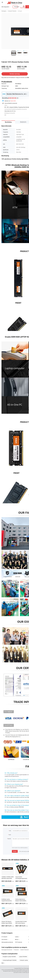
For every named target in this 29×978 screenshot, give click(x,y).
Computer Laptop (24, 960)
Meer (2, 963)
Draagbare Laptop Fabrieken (9, 956)
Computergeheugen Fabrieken (10, 960)
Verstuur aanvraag (15, 74)
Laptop (16, 936)
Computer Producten (12, 11)
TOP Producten (18, 942)
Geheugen (20, 11)
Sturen (15, 851)
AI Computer (4, 936)
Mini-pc (16, 939)
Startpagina (3, 11)
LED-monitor (4, 939)
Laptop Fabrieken (23, 956)
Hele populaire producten (7, 942)
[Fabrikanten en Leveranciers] (14, 2)
